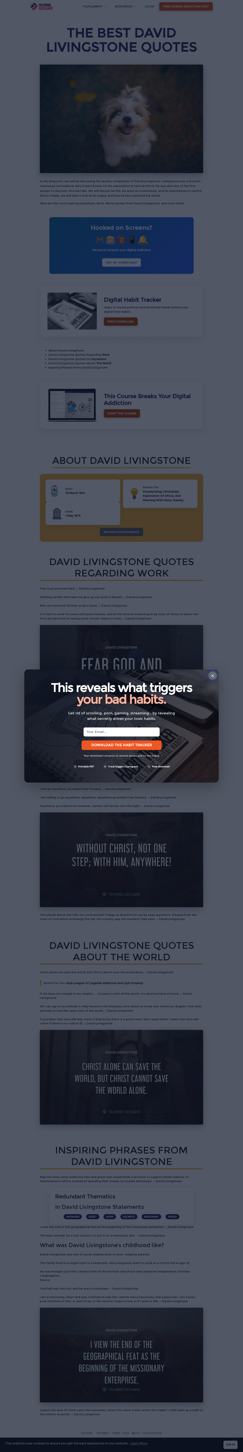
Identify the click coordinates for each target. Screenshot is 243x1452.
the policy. (153, 755)
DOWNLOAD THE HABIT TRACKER (121, 745)
